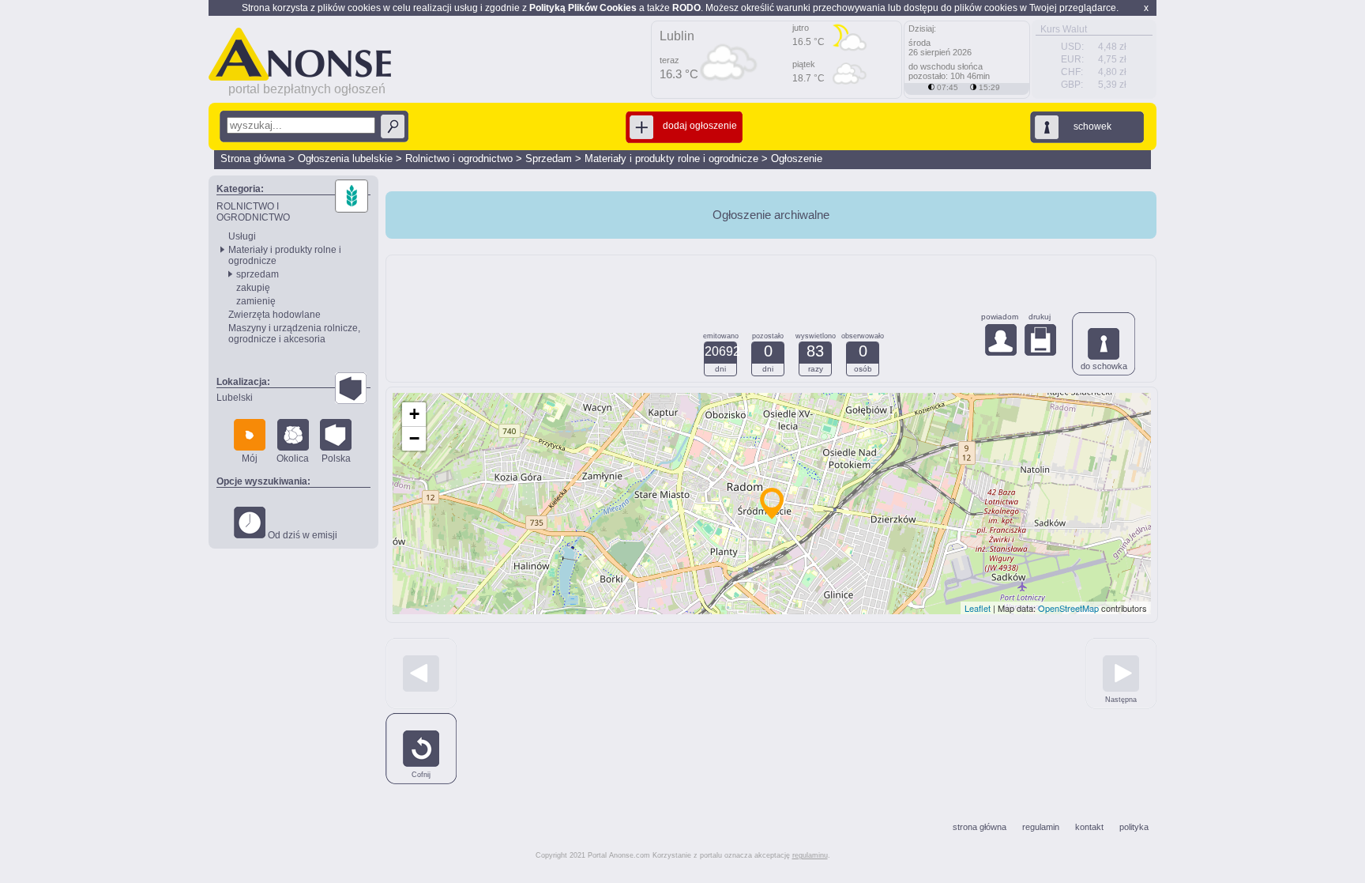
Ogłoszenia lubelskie (345, 158)
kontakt (1089, 827)
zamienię (256, 301)
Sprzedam (548, 158)
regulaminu (810, 855)
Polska (336, 458)
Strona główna (252, 158)
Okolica (292, 458)
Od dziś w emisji (301, 535)
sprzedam (257, 274)
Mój (250, 458)
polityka (1134, 827)
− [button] (414, 438)
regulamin (1040, 827)
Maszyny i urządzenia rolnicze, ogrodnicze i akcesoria (294, 334)
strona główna (979, 827)
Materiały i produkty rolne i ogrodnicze (671, 158)
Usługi (242, 236)
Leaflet (978, 608)
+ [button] (414, 414)
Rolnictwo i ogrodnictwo (459, 158)
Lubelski (234, 397)
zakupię (253, 287)
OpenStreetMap (1068, 608)
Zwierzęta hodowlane (274, 314)
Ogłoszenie (796, 158)
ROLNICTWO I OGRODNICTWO (253, 212)
